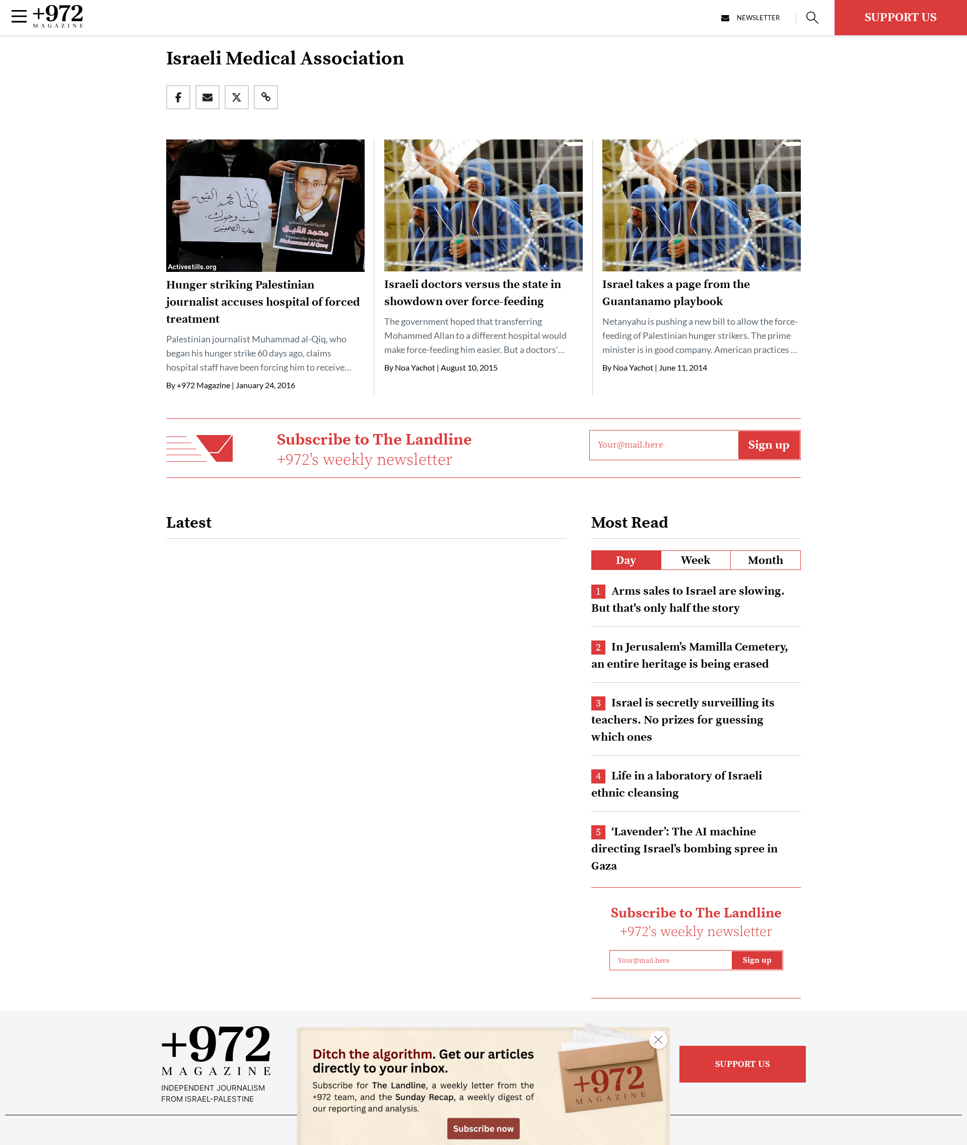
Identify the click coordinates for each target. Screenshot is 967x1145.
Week (696, 560)
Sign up (769, 445)
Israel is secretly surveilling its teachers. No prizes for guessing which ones (683, 720)
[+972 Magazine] (58, 25)
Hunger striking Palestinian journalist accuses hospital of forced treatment (263, 302)
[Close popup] (658, 1040)
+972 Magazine (203, 385)
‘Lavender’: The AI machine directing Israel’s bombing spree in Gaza (684, 849)
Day (626, 560)
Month (765, 560)
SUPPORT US (901, 17)
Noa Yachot (415, 367)
